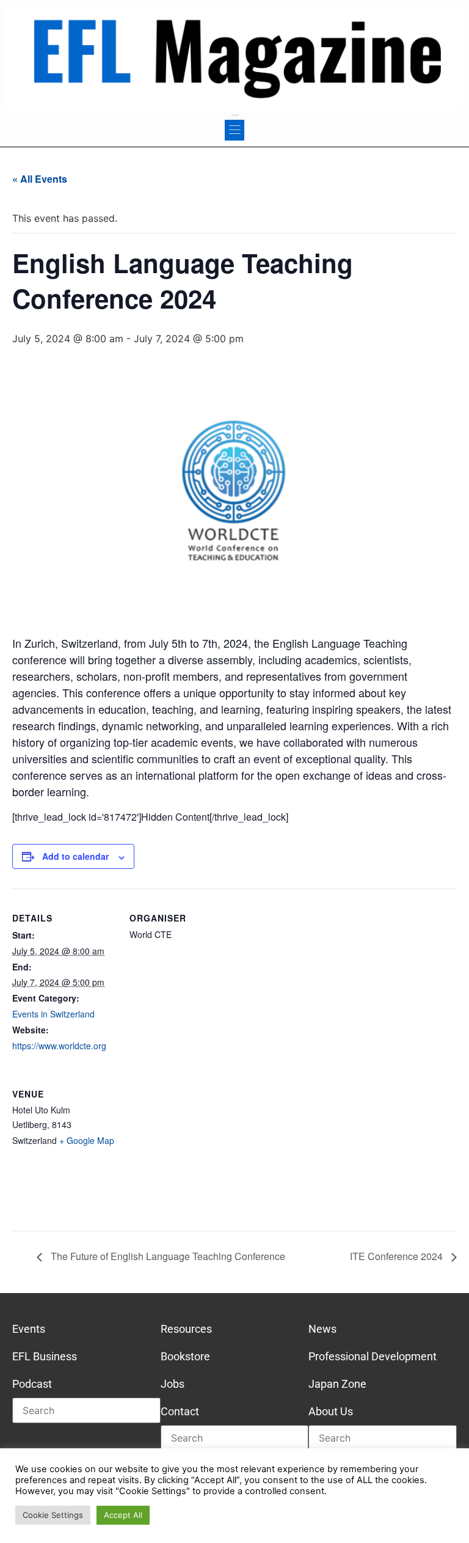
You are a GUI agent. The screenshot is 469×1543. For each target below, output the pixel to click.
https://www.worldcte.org (59, 1045)
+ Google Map (86, 1140)
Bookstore (185, 1356)
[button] (234, 130)
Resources (186, 1328)
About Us (330, 1411)
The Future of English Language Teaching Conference (166, 1256)
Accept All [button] (123, 1515)
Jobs (172, 1383)
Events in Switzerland (53, 1014)
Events (28, 1328)
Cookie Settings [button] (53, 1515)
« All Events (39, 179)
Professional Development (372, 1356)
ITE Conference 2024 (397, 1256)
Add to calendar (75, 856)
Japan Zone (337, 1383)
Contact (180, 1411)
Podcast (32, 1383)
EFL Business (44, 1356)
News (322, 1328)
